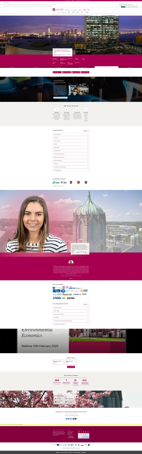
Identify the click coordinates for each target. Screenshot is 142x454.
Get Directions (71, 436)
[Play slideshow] (88, 51)
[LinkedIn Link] (85, 432)
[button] (83, 51)
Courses (55, 14)
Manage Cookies (20, 424)
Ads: (137, 5)
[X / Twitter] (76, 419)
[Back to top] (140, 452)
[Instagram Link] (79, 432)
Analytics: (133, 5)
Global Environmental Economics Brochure (60, 97)
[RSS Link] (88, 432)
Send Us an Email (71, 437)
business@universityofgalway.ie (74, 415)
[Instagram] (70, 419)
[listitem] (71, 35)
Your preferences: (127, 5)
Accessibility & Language (80, 0)
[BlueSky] (72, 419)
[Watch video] (71, 341)
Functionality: (121, 5)
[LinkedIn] (68, 419)
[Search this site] (88, 9)
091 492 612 (66, 415)
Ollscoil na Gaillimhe (68, 0)
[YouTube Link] (83, 432)
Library (74, 0)
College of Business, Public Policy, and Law (71, 14)
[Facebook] (66, 419)
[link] (57, 445)
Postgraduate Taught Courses (61, 14)
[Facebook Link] (81, 432)
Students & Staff (86, 0)
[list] (71, 35)
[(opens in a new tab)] (57, 445)
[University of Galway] (58, 9)
